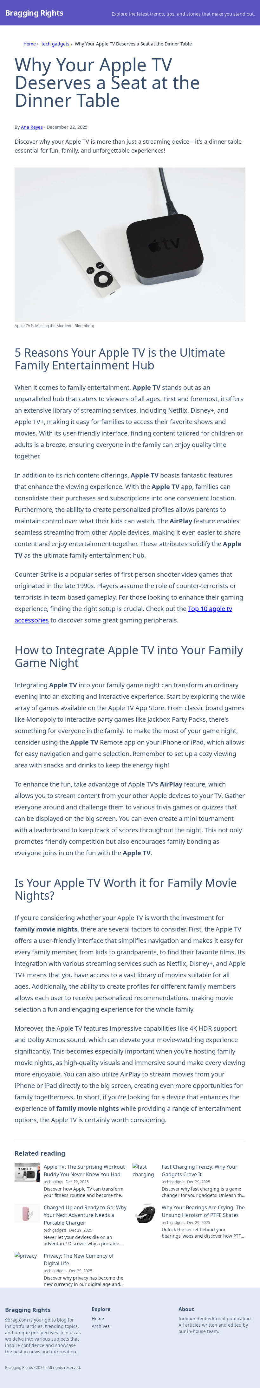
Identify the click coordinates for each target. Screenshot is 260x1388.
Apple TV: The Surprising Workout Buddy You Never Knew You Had (84, 1170)
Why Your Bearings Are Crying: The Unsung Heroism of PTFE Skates (203, 1211)
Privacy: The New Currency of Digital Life (79, 1259)
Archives (101, 1326)
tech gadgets (55, 44)
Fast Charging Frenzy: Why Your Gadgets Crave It (199, 1170)
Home (29, 44)
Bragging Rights (34, 12)
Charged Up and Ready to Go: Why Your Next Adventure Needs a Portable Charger (85, 1215)
